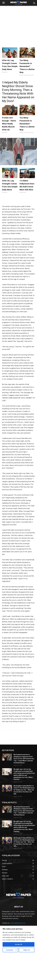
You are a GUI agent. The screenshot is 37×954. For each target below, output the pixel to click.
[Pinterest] (20, 200)
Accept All (18, 944)
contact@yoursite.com (17, 923)
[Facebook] (11, 200)
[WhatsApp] (25, 200)
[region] (18, 940)
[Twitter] (15, 200)
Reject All (26, 950)
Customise (9, 950)
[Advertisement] (18, 25)
